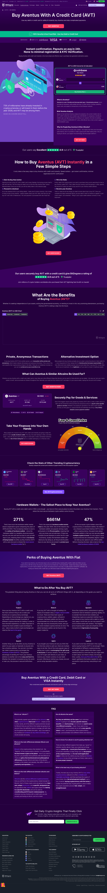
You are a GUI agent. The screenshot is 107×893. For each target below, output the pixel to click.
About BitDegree (52, 852)
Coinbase (5, 652)
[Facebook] (81, 857)
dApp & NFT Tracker (6, 870)
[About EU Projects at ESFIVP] (77, 865)
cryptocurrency (23, 721)
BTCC (18, 652)
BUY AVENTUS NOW (53, 253)
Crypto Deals (5, 850)
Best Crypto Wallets (6, 862)
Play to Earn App (5, 852)
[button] (64, 1)
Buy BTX (97, 484)
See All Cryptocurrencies (53, 492)
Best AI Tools (5, 866)
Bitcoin (37, 721)
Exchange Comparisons (7, 860)
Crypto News (5, 846)
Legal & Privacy (84, 885)
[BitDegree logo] (6, 876)
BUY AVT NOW (80, 140)
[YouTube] (78, 857)
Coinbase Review (52, 838)
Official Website (16, 412)
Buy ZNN (79, 484)
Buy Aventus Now (80, 92)
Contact (50, 870)
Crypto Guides (5, 844)
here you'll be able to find (89, 657)
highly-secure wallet (62, 613)
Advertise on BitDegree (54, 862)
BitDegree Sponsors (53, 864)
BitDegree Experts (53, 854)
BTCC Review (52, 842)
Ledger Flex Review (29, 866)
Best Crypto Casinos (6, 864)
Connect (101, 1)
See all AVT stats (27, 405)
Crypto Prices (5, 868)
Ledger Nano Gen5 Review (31, 870)
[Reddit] (91, 857)
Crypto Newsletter (6, 842)
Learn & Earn (5, 838)
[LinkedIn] (84, 857)
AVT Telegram (40, 412)
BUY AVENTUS (53, 26)
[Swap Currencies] (80, 83)
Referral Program (52, 860)
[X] (73, 857)
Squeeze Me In (72, 821)
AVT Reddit (31, 412)
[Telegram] (76, 857)
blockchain (26, 785)
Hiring (50, 868)
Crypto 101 (4, 840)
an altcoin (42, 719)
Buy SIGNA (27, 484)
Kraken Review (52, 840)
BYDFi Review (52, 844)
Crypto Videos (5, 848)
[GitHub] (94, 857)
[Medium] (86, 857)
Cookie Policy (91, 885)
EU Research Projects (53, 858)
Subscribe (98, 840)
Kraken (11, 652)
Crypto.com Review (53, 846)
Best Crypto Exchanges (7, 858)
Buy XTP (62, 484)
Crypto (6, 9)
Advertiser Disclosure (100, 885)
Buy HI (44, 484)
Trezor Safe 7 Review (30, 868)
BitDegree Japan (52, 866)
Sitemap (78, 885)
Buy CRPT (10, 484)
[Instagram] (89, 857)
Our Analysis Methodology (54, 856)
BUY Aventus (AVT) (53, 575)
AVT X (24, 412)
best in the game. (16, 630)
